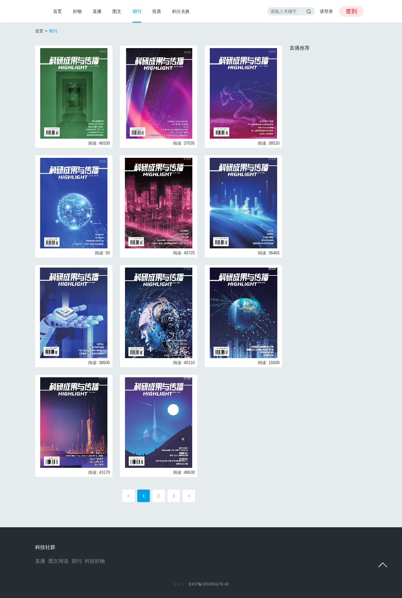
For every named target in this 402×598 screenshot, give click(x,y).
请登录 (326, 11)
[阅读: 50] (73, 202)
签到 (351, 11)
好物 (77, 11)
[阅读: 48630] (158, 422)
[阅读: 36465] (243, 202)
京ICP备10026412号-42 (208, 584)
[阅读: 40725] (158, 202)
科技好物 (95, 561)
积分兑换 (181, 11)
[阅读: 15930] (243, 312)
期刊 (137, 11)
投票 (156, 11)
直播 (97, 11)
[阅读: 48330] (73, 93)
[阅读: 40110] (158, 312)
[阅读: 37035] (158, 93)
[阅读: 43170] (73, 422)
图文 (116, 11)
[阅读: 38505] (73, 312)
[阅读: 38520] (243, 93)
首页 (57, 11)
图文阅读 (58, 561)
